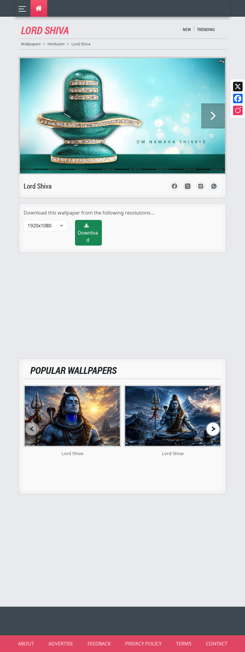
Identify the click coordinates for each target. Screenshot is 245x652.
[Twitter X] (238, 87)
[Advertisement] (126, 302)
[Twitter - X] (187, 186)
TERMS (184, 643)
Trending (206, 29)
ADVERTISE (60, 643)
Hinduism (56, 44)
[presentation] (32, 429)
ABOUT (26, 643)
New (187, 29)
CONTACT (216, 643)
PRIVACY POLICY (143, 643)
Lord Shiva (80, 44)
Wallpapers (31, 44)
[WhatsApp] (213, 186)
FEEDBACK (99, 643)
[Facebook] (238, 98)
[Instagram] (238, 110)
